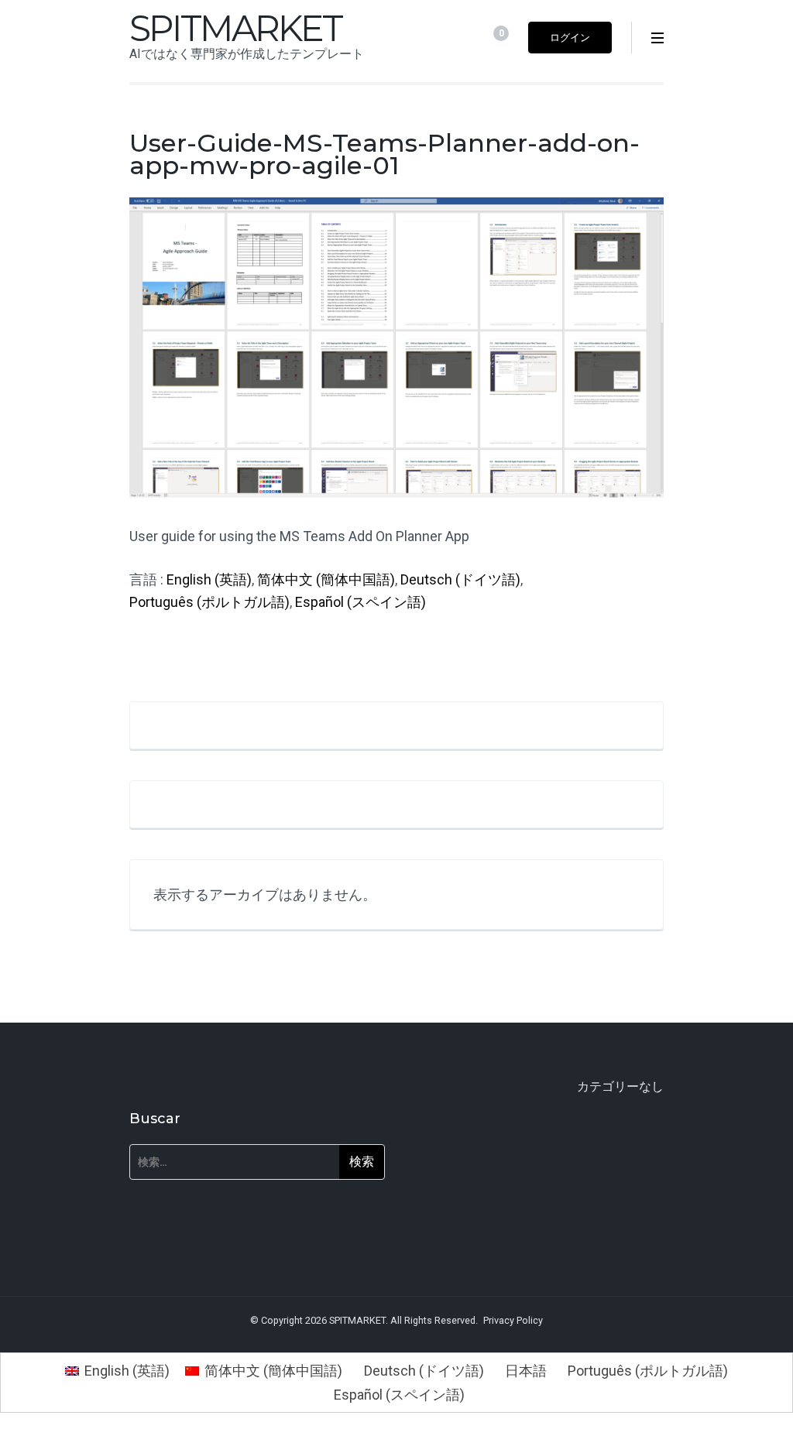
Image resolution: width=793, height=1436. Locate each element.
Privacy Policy (513, 1320)
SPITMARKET (235, 28)
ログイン (570, 37)
